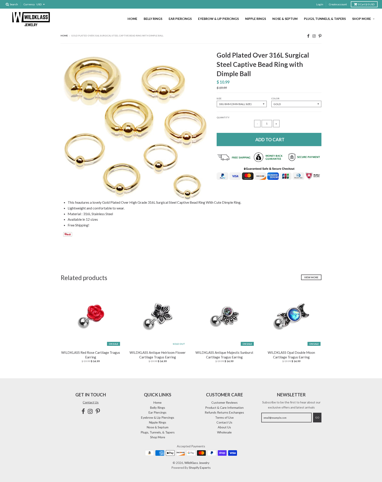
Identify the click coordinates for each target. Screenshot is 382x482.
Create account (338, 4)
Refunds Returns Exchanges (224, 412)
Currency (29, 4)
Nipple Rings (255, 19)
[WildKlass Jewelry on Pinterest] (320, 36)
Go (317, 417)
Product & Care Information (224, 407)
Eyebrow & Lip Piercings (218, 19)
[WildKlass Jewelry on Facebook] (308, 36)
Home (132, 19)
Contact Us (91, 402)
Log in (319, 4)
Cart (366, 4)
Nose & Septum (285, 19)
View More (311, 277)
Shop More (362, 19)
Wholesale (224, 432)
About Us (224, 427)
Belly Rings (153, 19)
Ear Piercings (180, 19)
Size (219, 98)
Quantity (223, 117)
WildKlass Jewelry (196, 463)
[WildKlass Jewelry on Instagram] (314, 36)
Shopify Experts (200, 467)
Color (275, 98)
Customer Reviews (224, 402)
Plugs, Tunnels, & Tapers (325, 19)
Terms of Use (224, 417)
